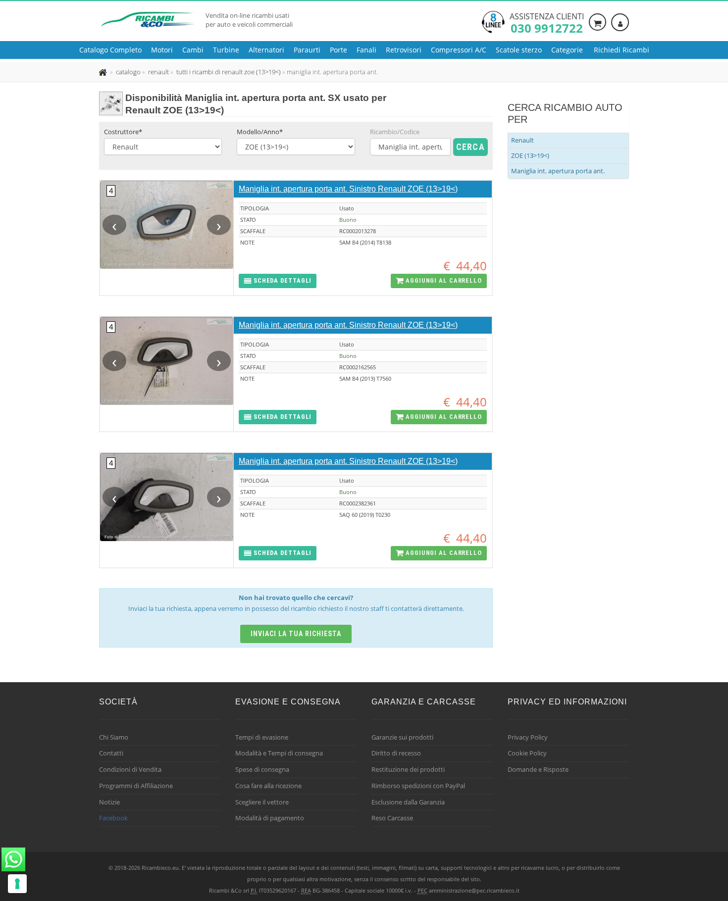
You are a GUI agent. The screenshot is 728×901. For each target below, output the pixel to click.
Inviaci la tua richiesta (296, 634)
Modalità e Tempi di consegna (279, 753)
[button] (277, 281)
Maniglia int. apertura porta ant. (558, 170)
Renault (522, 140)
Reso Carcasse (392, 817)
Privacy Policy (528, 737)
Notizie (109, 802)
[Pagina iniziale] (103, 71)
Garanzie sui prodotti (402, 737)
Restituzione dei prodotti (408, 769)
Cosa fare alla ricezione (268, 785)
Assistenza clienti (547, 22)
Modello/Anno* (260, 131)
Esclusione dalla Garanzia (408, 802)
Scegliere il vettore (262, 802)
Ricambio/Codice (394, 131)
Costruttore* (123, 131)
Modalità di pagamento (269, 817)
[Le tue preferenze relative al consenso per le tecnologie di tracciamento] (17, 883)
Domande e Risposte (538, 769)
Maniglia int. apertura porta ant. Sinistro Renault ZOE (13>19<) (348, 189)
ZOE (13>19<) (530, 155)
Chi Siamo (113, 737)
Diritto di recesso (396, 753)
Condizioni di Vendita (130, 769)
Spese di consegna (262, 769)
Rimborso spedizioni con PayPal (418, 785)
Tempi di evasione (261, 737)
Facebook (113, 817)
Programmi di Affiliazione (136, 785)
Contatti (111, 753)
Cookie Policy (527, 753)
